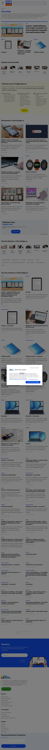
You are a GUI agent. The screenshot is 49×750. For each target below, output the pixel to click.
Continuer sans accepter (34, 367)
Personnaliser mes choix (33, 379)
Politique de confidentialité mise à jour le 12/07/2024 (18, 379)
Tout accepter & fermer (33, 382)
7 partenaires (22, 373)
